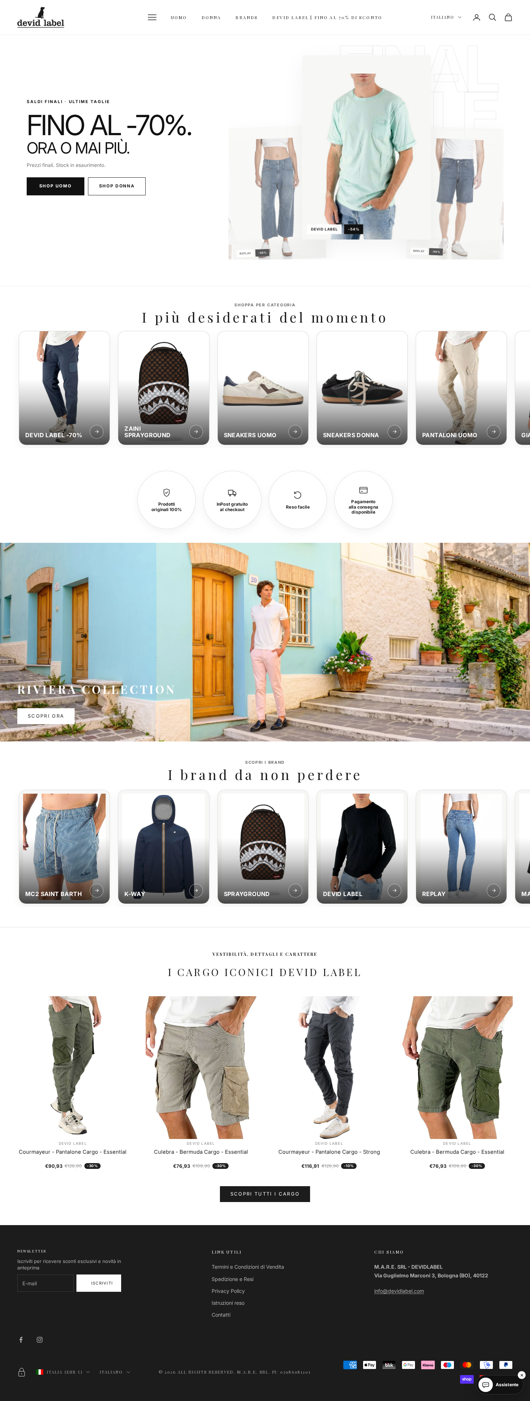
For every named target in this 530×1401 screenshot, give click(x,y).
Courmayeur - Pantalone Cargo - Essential (73, 1152)
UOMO (179, 17)
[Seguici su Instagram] (39, 1339)
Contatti (221, 1315)
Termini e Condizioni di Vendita (248, 1267)
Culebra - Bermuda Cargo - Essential (201, 1152)
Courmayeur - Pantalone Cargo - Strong (329, 1152)
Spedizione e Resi (232, 1279)
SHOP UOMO (55, 186)
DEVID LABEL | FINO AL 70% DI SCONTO (327, 17)
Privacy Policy (228, 1291)
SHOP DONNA (117, 186)
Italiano (442, 17)
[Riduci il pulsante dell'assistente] (522, 1375)
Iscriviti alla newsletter (98, 1283)
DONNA (211, 17)
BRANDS (246, 17)
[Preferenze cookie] (21, 1372)
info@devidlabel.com (399, 1291)
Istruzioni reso (228, 1303)
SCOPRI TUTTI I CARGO (265, 1194)
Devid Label (73, 1143)
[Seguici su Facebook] (21, 1339)
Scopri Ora (46, 716)
